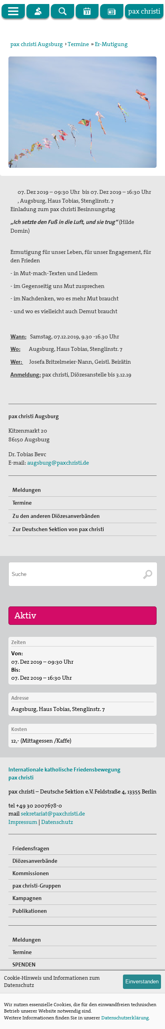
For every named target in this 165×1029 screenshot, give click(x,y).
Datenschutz (57, 822)
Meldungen (26, 489)
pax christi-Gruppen (36, 885)
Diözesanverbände (34, 860)
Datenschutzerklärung (125, 1018)
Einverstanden (142, 982)
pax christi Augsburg (36, 44)
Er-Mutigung (111, 44)
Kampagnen (27, 898)
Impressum (22, 822)
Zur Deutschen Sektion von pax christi (58, 529)
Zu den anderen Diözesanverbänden (56, 516)
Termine (78, 44)
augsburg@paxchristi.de (58, 462)
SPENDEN (24, 964)
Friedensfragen (30, 848)
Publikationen (29, 910)
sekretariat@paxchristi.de (53, 813)
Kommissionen (30, 873)
